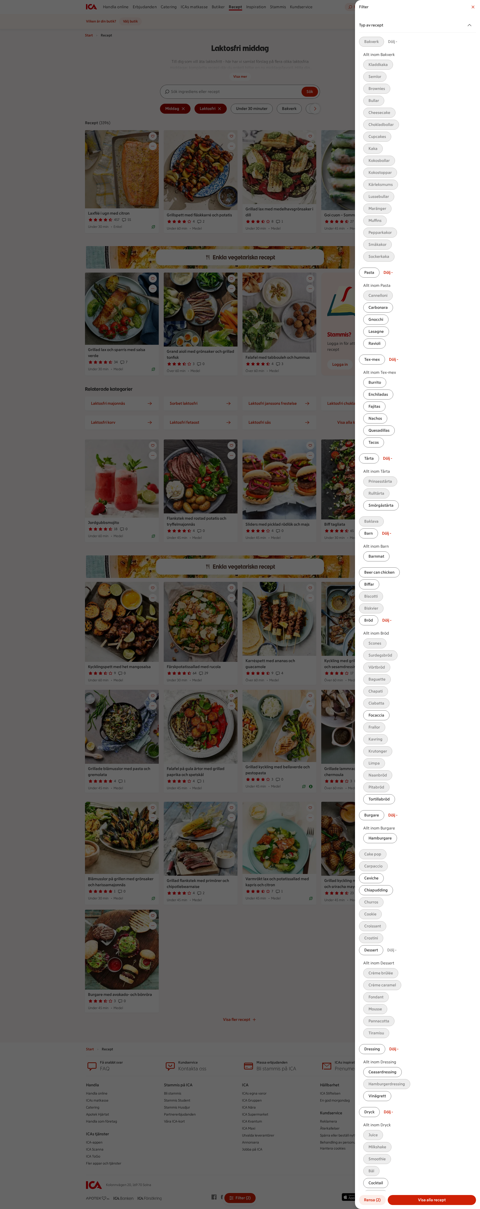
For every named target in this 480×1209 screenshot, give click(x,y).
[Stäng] (473, 7)
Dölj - (392, 41)
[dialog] (417, 604)
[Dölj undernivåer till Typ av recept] (470, 25)
